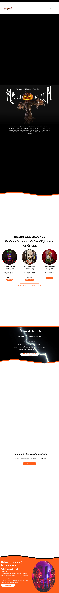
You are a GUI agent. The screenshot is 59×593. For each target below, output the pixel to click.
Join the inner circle (29, 464)
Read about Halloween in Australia (29, 354)
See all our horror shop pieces (29, 285)
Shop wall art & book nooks (29, 279)
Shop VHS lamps (9, 279)
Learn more (8, 585)
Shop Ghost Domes (49, 278)
